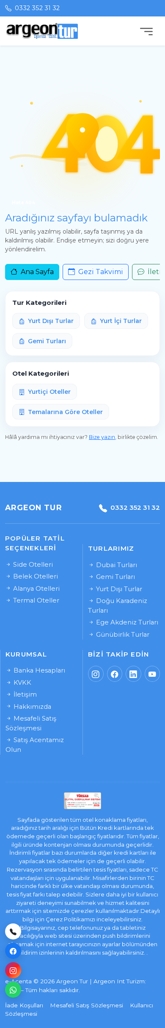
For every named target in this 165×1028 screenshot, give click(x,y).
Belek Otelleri (34, 576)
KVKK (21, 682)
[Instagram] (13, 970)
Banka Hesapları (38, 670)
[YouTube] (152, 674)
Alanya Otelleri (35, 588)
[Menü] (146, 31)
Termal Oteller (35, 600)
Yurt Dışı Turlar (118, 589)
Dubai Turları (115, 565)
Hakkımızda (31, 706)
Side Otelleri (32, 564)
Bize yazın (102, 437)
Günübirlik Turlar (121, 634)
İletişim (24, 694)
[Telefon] (13, 931)
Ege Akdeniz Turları (126, 622)
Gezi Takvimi (100, 272)
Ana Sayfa (36, 272)
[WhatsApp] (13, 990)
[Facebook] (13, 951)
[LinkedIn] (133, 674)
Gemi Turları (114, 577)
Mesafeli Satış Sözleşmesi (86, 1005)
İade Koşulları (24, 1005)
